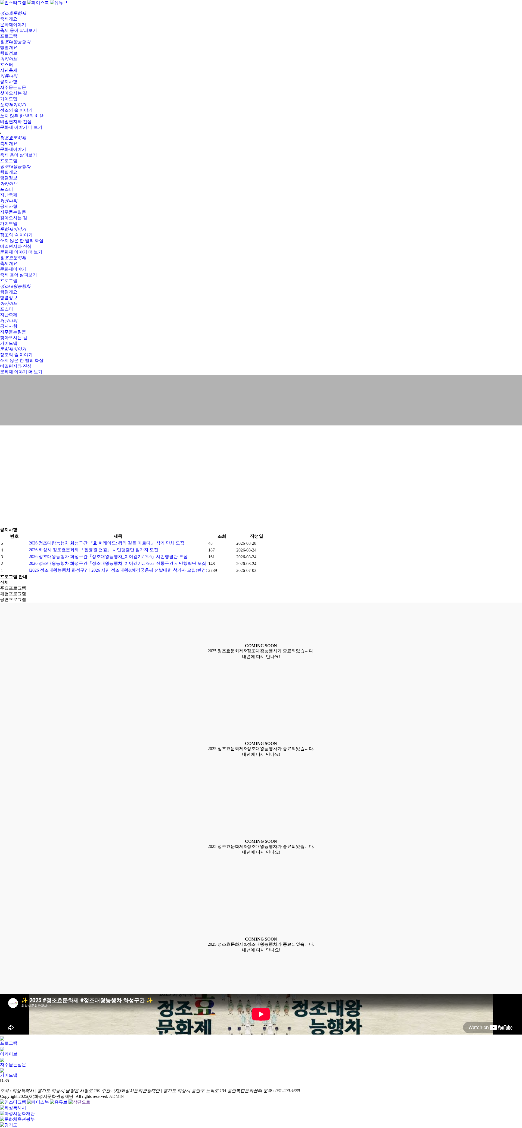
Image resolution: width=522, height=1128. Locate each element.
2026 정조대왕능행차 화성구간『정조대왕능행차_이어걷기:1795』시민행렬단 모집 (108, 556)
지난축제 (8, 70)
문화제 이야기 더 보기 (21, 127)
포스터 (6, 64)
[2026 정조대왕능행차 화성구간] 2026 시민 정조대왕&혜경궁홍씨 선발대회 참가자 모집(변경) (118, 570)
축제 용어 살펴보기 (18, 30)
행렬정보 (8, 53)
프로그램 (8, 36)
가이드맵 (8, 98)
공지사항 (8, 81)
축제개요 (8, 19)
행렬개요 (8, 47)
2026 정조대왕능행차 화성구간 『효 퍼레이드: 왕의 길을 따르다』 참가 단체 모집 (106, 543)
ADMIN (116, 1096)
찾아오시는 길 (13, 93)
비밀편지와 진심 (16, 121)
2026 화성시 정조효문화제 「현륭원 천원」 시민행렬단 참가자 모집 (93, 549)
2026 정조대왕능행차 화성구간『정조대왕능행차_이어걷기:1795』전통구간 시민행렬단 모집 (117, 563)
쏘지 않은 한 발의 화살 (22, 116)
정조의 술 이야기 (16, 110)
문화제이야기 (13, 24)
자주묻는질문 (13, 87)
